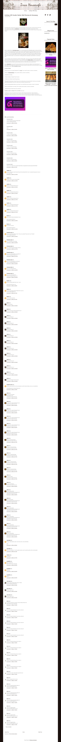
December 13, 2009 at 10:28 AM (12, 305)
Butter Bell (17, 28)
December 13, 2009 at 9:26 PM (12, 405)
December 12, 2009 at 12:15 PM (12, 174)
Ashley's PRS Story (33, 10)
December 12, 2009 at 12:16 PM (12, 187)
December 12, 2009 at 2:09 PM (12, 285)
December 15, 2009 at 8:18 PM (12, 565)
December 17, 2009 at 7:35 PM (12, 695)
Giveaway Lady (9, 232)
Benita (8, 215)
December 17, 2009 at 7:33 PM (12, 636)
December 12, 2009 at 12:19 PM (12, 229)
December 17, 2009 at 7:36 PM (12, 702)
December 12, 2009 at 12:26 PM (12, 236)
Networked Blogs (11, 72)
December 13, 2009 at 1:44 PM (12, 389)
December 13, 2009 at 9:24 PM (12, 398)
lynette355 (8, 561)
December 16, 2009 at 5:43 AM (12, 591)
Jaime (8, 401)
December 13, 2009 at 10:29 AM (12, 318)
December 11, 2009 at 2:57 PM (12, 167)
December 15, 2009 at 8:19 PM (12, 577)
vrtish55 (8, 170)
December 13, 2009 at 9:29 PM (12, 503)
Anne (7, 601)
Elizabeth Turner (9, 384)
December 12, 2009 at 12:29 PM (12, 277)
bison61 (8, 280)
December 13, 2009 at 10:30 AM (12, 349)
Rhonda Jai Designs (33, 740)
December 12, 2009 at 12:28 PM (12, 263)
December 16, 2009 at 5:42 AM (12, 585)
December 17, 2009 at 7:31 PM (12, 605)
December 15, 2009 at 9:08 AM (12, 545)
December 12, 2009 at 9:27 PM (12, 293)
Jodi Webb (8, 540)
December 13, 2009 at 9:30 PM (12, 536)
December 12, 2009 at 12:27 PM (12, 256)
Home (25, 10)
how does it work (16, 50)
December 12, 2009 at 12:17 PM (12, 199)
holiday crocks (30, 59)
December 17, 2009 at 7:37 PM (12, 724)
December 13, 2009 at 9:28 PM (12, 486)
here (21, 70)
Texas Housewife (30, 5)
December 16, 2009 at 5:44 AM (12, 597)
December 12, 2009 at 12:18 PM (12, 220)
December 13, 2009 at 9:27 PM (12, 442)
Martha (8, 289)
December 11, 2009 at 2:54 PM (12, 123)
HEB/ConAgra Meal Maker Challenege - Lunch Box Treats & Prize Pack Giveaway (50, 84)
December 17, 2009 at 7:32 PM (12, 611)
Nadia (8, 302)
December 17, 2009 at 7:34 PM (12, 655)
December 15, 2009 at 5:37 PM (12, 557)
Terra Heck (8, 581)
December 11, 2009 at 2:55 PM (12, 135)
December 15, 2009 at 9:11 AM (12, 551)
